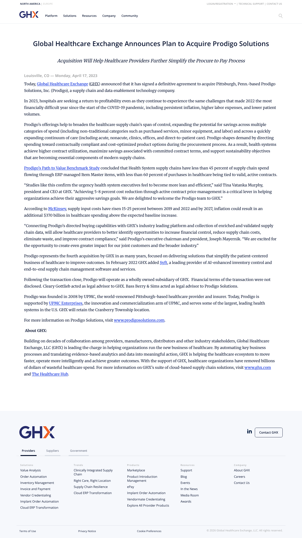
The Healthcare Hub (50, 374)
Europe (48, 4)
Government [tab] (78, 451)
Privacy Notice (87, 531)
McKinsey (57, 209)
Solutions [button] (69, 16)
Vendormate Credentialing (146, 499)
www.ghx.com (257, 367)
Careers (239, 476)
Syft (163, 262)
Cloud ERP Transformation (39, 507)
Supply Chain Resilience (91, 487)
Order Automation (33, 476)
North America (30, 4)
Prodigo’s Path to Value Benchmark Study (62, 168)
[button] (51, 15)
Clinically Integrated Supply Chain (93, 472)
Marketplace (136, 470)
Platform (51, 16)
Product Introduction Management (142, 478)
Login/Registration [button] (220, 4)
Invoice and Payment (35, 489)
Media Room (189, 495)
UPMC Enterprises (65, 303)
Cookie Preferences (149, 531)
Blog (183, 476)
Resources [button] (89, 16)
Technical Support (251, 4)
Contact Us (274, 4)
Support (186, 470)
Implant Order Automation (39, 501)
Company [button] (109, 16)
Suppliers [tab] (52, 451)
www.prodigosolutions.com (139, 320)
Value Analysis (30, 470)
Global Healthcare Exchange (62, 84)
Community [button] (130, 16)
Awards (185, 501)
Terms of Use (27, 531)
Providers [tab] (28, 451)
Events (185, 483)
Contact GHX (268, 432)
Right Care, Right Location (92, 480)
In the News (188, 489)
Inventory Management (37, 483)
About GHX (242, 470)
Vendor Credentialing (35, 495)
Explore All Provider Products (148, 505)
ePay (130, 487)
